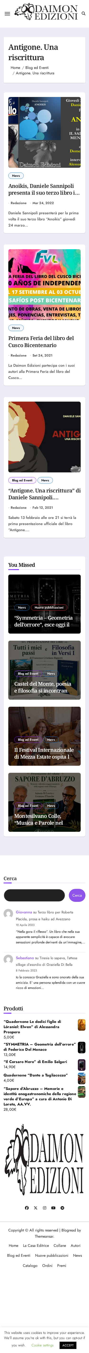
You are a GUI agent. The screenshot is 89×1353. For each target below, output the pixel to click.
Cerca (10, 878)
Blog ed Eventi (22, 480)
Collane (60, 1245)
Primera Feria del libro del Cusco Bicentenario (41, 341)
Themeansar (44, 1236)
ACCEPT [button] (68, 1345)
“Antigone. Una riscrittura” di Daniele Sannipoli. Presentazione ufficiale (44, 497)
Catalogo (30, 1265)
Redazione (19, 203)
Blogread (68, 1230)
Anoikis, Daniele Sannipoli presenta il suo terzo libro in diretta (43, 192)
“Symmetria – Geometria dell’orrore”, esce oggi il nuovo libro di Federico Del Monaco (43, 627)
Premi (61, 1265)
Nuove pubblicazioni (49, 607)
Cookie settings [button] (43, 1345)
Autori (75, 1245)
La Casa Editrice (36, 1245)
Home (13, 1245)
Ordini (47, 1265)
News (16, 175)
